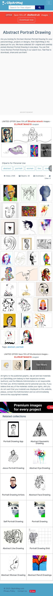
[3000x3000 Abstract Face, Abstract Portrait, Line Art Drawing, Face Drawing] (9, 228)
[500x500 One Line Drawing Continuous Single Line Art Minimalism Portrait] (44, 290)
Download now (26, 20)
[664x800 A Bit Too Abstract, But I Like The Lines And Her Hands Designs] (29, 193)
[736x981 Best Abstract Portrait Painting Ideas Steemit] (7, 259)
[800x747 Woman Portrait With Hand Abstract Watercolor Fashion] (43, 321)
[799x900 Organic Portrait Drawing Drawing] (8, 305)
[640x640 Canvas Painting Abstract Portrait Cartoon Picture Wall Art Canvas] (9, 337)
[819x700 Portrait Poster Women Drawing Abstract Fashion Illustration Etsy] (43, 305)
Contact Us (22, 591)
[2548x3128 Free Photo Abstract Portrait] (45, 275)
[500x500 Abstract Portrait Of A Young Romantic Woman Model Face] (28, 228)
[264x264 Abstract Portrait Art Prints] (9, 211)
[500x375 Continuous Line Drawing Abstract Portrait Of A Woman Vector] (26, 275)
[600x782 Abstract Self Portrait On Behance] (45, 228)
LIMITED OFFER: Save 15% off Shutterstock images (26, 354)
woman (30, 168)
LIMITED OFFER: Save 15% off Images (26, 121)
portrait (18, 168)
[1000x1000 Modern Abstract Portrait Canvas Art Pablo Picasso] (10, 193)
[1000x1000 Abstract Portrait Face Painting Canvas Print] (28, 211)
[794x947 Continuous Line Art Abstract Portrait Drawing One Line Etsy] (7, 275)
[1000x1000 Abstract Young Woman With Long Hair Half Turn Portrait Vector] (9, 244)
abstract (7, 168)
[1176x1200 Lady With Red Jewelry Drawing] (9, 290)
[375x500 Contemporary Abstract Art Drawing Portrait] (46, 259)
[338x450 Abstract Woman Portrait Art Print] (45, 211)
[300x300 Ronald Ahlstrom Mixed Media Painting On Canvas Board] (9, 321)
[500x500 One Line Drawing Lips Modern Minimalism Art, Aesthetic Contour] (26, 290)
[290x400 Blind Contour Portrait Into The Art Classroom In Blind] (20, 259)
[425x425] (26, 244)
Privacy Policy (9, 591)
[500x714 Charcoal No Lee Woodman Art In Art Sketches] (33, 259)
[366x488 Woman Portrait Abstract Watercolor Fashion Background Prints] (25, 321)
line (39, 168)
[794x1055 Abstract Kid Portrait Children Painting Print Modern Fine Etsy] (45, 193)
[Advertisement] (26, 83)
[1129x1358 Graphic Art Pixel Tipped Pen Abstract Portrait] (26, 337)
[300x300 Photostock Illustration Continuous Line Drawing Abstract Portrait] (24, 306)
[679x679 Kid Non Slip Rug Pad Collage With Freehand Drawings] (44, 244)
